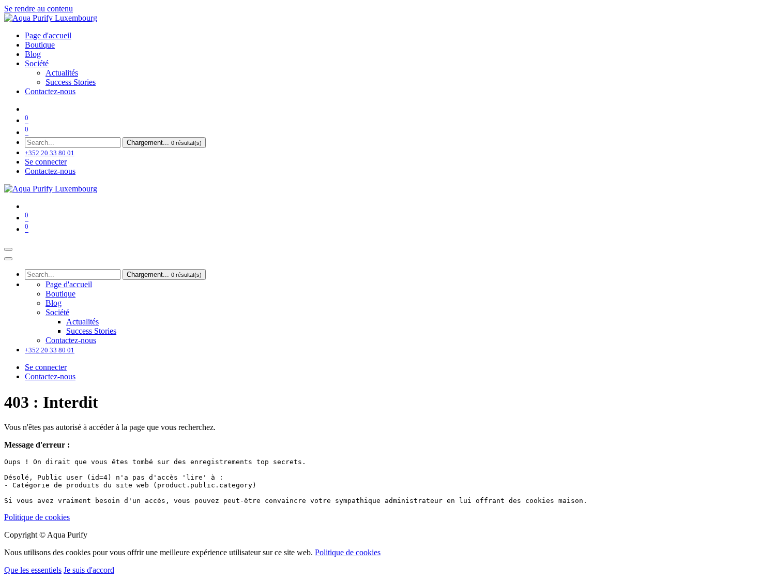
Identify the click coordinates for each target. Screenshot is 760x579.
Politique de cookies (37, 517)
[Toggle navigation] (8, 249)
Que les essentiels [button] (33, 570)
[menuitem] (48, 35)
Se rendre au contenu (38, 8)
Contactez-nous (50, 171)
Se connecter (46, 161)
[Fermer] (8, 258)
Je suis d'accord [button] (89, 570)
